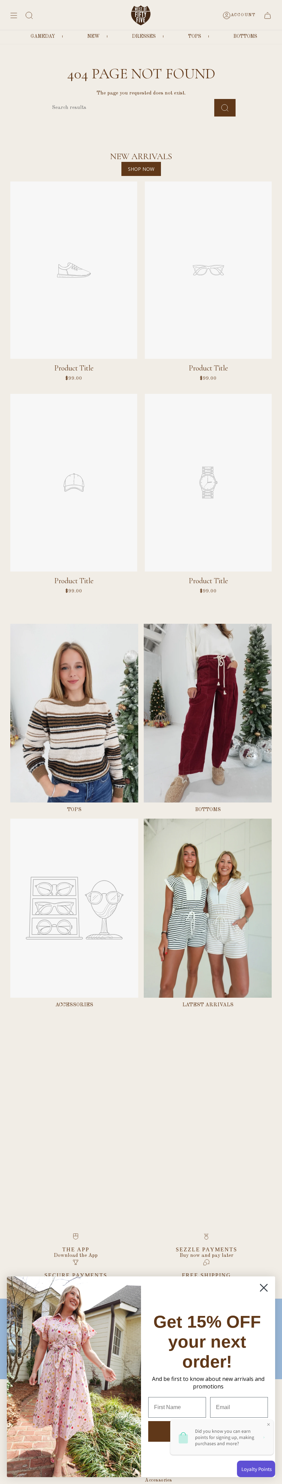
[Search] (225, 108)
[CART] (267, 15)
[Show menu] (14, 15)
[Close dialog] (263, 1287)
